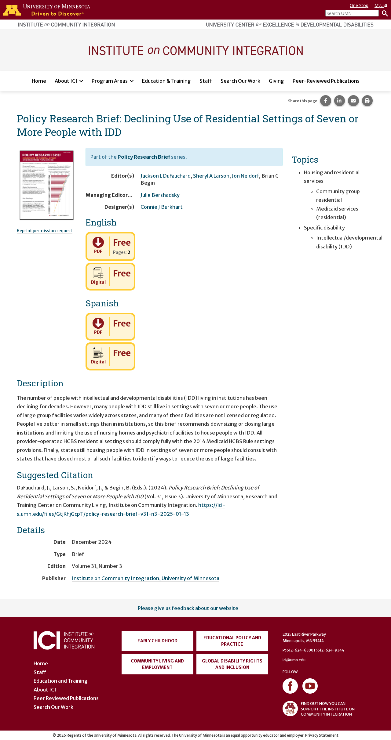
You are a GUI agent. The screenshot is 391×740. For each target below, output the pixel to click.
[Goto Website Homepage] (195, 50)
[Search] (383, 13)
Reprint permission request (44, 230)
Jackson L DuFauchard (166, 176)
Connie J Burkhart (162, 207)
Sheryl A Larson (211, 176)
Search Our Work (240, 81)
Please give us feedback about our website (188, 608)
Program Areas (110, 81)
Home (39, 81)
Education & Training (166, 81)
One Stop (359, 5)
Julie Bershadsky (160, 195)
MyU (379, 5)
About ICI (66, 81)
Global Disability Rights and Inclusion (232, 664)
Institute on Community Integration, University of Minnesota (145, 578)
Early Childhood (157, 641)
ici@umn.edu (294, 660)
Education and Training (61, 681)
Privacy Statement (321, 735)
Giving (276, 81)
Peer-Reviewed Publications (326, 81)
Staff (205, 81)
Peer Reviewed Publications (66, 698)
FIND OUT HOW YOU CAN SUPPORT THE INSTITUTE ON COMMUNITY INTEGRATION (328, 708)
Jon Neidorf (245, 176)
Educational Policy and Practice (232, 641)
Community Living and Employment (157, 664)
